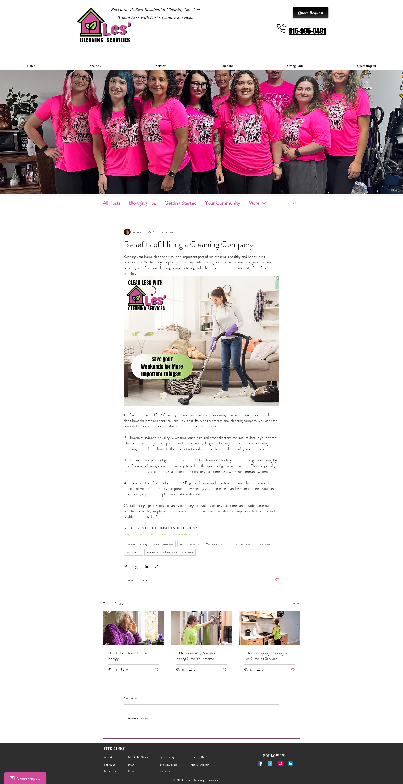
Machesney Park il (216, 544)
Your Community (222, 203)
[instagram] (280, 763)
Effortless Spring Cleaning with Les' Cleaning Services (267, 655)
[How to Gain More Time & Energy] (133, 628)
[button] (295, 203)
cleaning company (137, 544)
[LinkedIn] (290, 763)
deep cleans (265, 544)
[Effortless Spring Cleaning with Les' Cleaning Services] (269, 628)
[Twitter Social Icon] (270, 763)
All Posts (111, 203)
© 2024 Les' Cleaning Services (195, 780)
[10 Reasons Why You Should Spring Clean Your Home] (201, 628)
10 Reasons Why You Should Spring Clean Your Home (197, 655)
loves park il (133, 552)
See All (296, 603)
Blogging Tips (142, 203)
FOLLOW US (274, 755)
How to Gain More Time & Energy (128, 655)
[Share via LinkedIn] (146, 567)
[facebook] (260, 763)
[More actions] (276, 231)
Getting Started (180, 203)
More (254, 203)
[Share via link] (157, 567)
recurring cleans (189, 544)
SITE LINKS (114, 748)
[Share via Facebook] (126, 567)
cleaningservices (163, 544)
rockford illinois (242, 544)
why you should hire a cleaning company (170, 552)
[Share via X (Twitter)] (136, 567)
